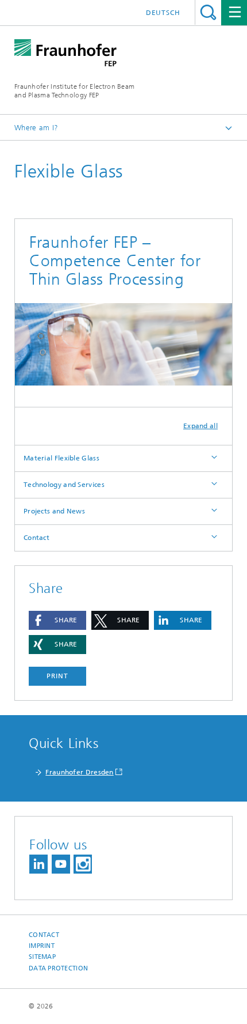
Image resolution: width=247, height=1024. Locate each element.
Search (208, 12)
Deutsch (163, 13)
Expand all (200, 426)
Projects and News (54, 511)
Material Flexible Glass (61, 458)
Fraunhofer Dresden (79, 772)
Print (57, 676)
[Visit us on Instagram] (83, 864)
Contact (36, 538)
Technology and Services (64, 485)
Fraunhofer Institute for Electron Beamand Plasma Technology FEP (74, 90)
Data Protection (58, 968)
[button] (57, 620)
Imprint (42, 946)
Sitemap (42, 957)
